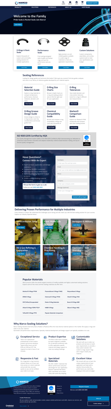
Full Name (60, 160)
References (52, 7)
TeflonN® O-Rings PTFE (30, 313)
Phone (59, 174)
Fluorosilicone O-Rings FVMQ (53, 291)
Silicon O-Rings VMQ (73, 308)
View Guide (28, 104)
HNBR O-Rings (49, 308)
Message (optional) (63, 187)
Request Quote (92, 3)
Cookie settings (97, 403)
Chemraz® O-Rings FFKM (52, 297)
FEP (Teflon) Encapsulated (30, 302)
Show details (23, 406)
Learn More (18, 24)
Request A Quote (84, 387)
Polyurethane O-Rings (73, 291)
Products (18, 7)
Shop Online (86, 7)
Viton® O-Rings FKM (73, 297)
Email (59, 167)
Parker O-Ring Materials (52, 302)
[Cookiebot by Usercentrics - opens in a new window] (9, 406)
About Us (68, 7)
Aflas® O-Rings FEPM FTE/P (31, 308)
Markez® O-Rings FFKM (30, 291)
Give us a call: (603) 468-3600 (78, 390)
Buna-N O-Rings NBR (73, 302)
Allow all (98, 398)
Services (59, 391)
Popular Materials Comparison (54, 313)
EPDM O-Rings (27, 297)
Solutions (34, 7)
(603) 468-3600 (38, 187)
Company (60, 181)
